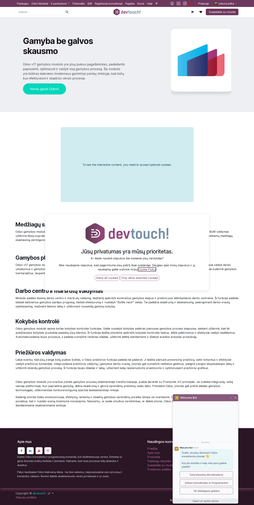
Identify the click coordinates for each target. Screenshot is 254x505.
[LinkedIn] (178, 3)
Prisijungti (203, 3)
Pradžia (152, 448)
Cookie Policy (147, 269)
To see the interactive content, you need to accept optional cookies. (127, 164)
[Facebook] (172, 3)
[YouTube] (191, 3)
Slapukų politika (26, 497)
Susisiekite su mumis (222, 12)
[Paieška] (67, 12)
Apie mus (153, 452)
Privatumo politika (159, 469)
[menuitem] (23, 3)
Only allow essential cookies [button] (139, 278)
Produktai (153, 457)
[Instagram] (185, 3)
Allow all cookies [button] (107, 278)
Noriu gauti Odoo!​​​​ (44, 89)
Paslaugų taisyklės (159, 461)
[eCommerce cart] (192, 12)
